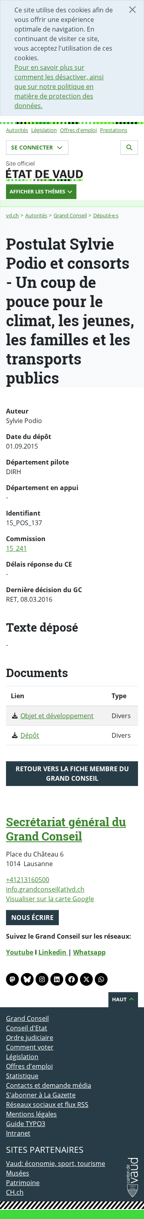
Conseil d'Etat (26, 1028)
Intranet (18, 1133)
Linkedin (53, 952)
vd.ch (12, 215)
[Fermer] (132, 9)
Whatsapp (89, 952)
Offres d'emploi (78, 130)
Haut (120, 999)
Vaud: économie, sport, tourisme (55, 1163)
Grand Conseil (70, 215)
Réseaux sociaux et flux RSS (47, 1104)
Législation (44, 130)
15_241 (16, 548)
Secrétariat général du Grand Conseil (66, 829)
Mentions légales (31, 1114)
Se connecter (32, 147)
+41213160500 (27, 879)
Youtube (19, 952)
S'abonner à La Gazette (41, 1095)
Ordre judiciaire (29, 1037)
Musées (17, 1173)
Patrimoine (23, 1182)
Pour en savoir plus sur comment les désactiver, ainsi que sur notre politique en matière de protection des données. (59, 86)
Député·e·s (105, 215)
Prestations (113, 130)
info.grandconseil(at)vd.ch (45, 889)
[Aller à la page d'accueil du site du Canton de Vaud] (72, 171)
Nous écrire (32, 917)
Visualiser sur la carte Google (50, 898)
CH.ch (15, 1192)
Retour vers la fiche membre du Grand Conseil (72, 773)
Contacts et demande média (48, 1085)
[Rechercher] (129, 147)
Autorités (17, 130)
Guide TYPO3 (25, 1123)
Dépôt (29, 735)
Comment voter (30, 1047)
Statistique (22, 1075)
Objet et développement (57, 715)
